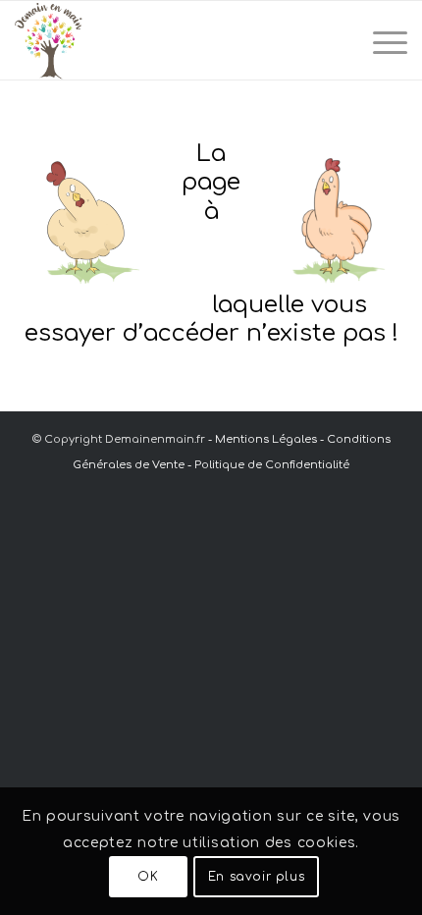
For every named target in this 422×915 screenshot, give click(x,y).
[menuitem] (380, 40)
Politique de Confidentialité (271, 464)
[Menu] (380, 40)
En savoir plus (256, 877)
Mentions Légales (266, 439)
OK (147, 877)
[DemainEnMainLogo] (172, 40)
